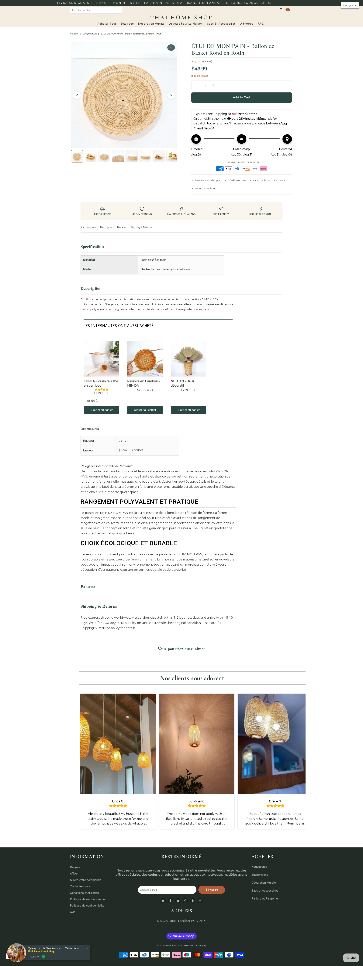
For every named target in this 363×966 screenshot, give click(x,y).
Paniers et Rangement (265, 898)
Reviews (122, 227)
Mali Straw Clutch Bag (41, 951)
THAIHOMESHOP (174, 945)
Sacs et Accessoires (264, 891)
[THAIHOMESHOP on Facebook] (170, 900)
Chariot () (287, 9)
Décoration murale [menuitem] (151, 24)
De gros (75, 867)
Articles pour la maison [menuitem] (186, 24)
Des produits (89, 33)
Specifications (88, 227)
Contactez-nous (80, 886)
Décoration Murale (263, 883)
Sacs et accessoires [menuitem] (221, 24)
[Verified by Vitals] (43, 956)
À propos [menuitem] (246, 24)
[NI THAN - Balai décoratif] (188, 359)
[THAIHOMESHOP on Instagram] (200, 900)
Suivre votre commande (85, 880)
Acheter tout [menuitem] (107, 24)
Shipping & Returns (141, 227)
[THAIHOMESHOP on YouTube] (177, 900)
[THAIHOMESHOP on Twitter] (163, 900)
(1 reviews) (205, 61)
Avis (72, 912)
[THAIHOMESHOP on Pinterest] (185, 900)
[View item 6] (145, 156)
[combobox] (101, 400)
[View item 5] (132, 156)
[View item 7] (159, 156)
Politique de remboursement (88, 899)
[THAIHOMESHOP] (181, 17)
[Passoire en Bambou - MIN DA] (145, 359)
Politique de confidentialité (87, 905)
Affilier (74, 873)
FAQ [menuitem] (261, 24)
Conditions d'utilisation (84, 893)
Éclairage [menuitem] (127, 24)
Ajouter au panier (102, 410)
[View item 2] (91, 156)
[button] (350, 5)
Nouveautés (259, 867)
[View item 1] (77, 156)
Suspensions (259, 875)
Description (106, 227)
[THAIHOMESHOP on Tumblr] (192, 900)
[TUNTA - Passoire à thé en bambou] (101, 359)
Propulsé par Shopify (195, 945)
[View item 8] (172, 156)
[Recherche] (74, 10)
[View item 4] (118, 156)
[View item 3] (104, 156)
